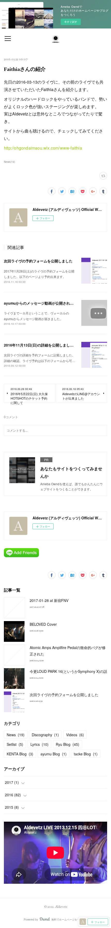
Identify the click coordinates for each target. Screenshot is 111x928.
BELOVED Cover (43, 624)
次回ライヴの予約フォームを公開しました (38, 260)
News (16, 734)
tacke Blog (86, 753)
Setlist (15, 744)
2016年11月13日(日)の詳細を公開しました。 (40, 345)
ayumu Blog (54, 753)
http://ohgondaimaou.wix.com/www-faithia (43, 148)
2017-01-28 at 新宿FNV (49, 600)
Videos (75, 734)
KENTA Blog (20, 753)
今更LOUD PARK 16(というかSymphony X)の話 (68, 671)
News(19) (9, 162)
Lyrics (39, 744)
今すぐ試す (70, 22)
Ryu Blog (67, 744)
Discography (45, 734)
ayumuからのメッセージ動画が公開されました (42, 303)
